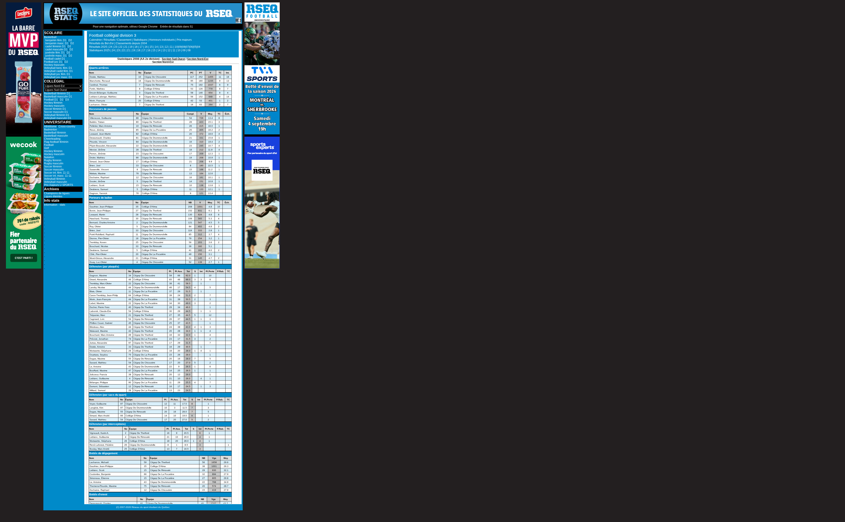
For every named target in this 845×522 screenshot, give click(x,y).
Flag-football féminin (56, 141)
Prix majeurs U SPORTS (58, 185)
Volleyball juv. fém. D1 (57, 74)
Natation (49, 157)
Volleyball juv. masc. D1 (58, 77)
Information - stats (54, 204)
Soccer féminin (53, 166)
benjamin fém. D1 (55, 40)
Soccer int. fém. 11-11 (57, 172)
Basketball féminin (55, 132)
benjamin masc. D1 (56, 43)
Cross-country (67, 126)
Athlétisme (50, 126)
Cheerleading (52, 138)
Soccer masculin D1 (56, 112)
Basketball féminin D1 (57, 93)
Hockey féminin (53, 102)
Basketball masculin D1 (58, 96)
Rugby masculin (53, 163)
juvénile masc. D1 (55, 55)
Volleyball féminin (54, 178)
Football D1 (51, 99)
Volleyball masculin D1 (57, 118)
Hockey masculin (54, 64)
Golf (46, 148)
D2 (70, 40)
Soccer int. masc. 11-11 (58, 175)
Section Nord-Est (197, 58)
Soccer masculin (54, 169)
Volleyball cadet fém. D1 (58, 71)
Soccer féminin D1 (55, 108)
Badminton (50, 129)
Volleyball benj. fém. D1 (58, 68)
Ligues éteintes (53, 196)
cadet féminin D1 (55, 46)
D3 (67, 99)
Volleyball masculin (55, 181)
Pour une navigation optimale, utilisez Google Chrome (125, 26)
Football (49, 145)
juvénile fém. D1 (54, 52)
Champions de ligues (57, 193)
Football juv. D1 (53, 61)
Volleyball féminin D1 (56, 115)
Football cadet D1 (54, 58)
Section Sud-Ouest (173, 58)
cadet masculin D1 (56, 49)
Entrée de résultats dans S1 (176, 26)
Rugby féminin (52, 160)
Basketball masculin (56, 135)
